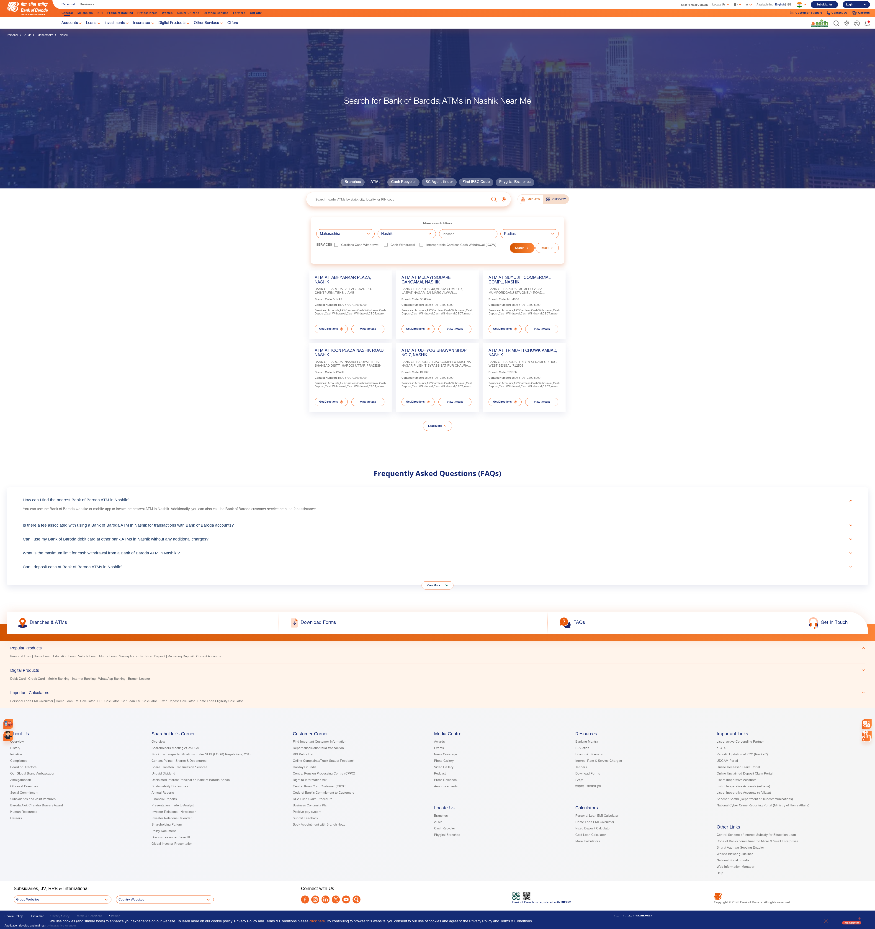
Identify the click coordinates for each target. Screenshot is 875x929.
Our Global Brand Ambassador (32, 773)
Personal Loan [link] (20, 656)
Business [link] (87, 4)
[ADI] (8, 736)
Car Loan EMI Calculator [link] (139, 701)
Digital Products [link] (172, 23)
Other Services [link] (206, 23)
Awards (439, 741)
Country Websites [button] (131, 899)
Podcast (440, 773)
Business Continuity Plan (310, 805)
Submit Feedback (305, 818)
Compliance (18, 760)
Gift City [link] (256, 13)
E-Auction (582, 748)
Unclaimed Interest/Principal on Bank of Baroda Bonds (191, 780)
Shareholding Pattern (167, 824)
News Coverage (445, 754)
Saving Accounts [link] (131, 656)
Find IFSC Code (476, 182)
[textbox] (397, 199)
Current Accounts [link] (208, 656)
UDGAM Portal (727, 760)
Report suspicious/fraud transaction (318, 748)
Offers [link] (232, 23)
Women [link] (167, 13)
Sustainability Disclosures (170, 786)
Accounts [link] (70, 23)
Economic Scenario (589, 754)
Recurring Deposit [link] (181, 656)
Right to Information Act (310, 780)
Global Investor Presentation (172, 843)
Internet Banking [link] (84, 678)
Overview (17, 741)
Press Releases (445, 780)
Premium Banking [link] (120, 13)
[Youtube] (346, 899)
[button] (836, 23)
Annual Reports (163, 792)
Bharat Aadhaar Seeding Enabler (740, 847)
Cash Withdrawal (403, 245)
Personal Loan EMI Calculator (596, 815)
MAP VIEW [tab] (534, 199)
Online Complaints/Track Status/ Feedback (323, 760)
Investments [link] (115, 23)
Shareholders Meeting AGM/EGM (176, 748)
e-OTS (721, 748)
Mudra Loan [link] (108, 656)
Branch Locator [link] (139, 678)
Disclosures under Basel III (171, 837)
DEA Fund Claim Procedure (312, 799)
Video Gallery (443, 767)
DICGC (566, 902)
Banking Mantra (586, 741)
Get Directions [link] (328, 328)
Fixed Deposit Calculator (593, 828)
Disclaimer (37, 916)
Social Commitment (24, 792)
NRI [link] (100, 13)
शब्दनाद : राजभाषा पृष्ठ (588, 786)
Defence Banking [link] (216, 13)
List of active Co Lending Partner (740, 741)
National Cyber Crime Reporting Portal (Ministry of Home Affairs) (763, 805)
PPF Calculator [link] (108, 701)
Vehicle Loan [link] (87, 656)
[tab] (437, 648)
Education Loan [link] (64, 656)
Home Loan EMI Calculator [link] (75, 701)
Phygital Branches (515, 182)
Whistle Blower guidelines (735, 854)
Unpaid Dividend (163, 773)
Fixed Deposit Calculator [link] (177, 701)
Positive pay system (307, 811)
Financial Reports (164, 799)
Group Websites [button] (27, 899)
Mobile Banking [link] (58, 678)
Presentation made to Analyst (173, 805)
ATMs (27, 35)
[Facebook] (305, 899)
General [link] (67, 13)
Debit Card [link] (18, 678)
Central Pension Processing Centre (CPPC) (324, 773)
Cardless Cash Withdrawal (360, 245)
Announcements (446, 786)
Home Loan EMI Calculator (594, 822)
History (15, 748)
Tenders (581, 767)
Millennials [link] (85, 13)
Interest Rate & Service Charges (598, 760)
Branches (353, 182)
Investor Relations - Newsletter (174, 811)
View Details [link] (368, 329)
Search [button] (519, 248)
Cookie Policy (14, 916)
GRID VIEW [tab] (559, 199)
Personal (12, 35)
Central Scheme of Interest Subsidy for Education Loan (756, 834)
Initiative (16, 754)
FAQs (579, 780)
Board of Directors (23, 767)
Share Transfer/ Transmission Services (179, 767)
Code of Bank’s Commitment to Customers (323, 792)
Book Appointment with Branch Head (319, 824)
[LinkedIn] (325, 899)
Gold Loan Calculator (590, 834)
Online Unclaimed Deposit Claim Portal (744, 773)
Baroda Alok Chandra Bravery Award (36, 805)
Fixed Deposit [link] (155, 656)
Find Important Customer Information (319, 741)
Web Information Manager (735, 866)
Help (720, 873)
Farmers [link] (239, 13)
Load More (435, 425)
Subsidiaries (824, 4)
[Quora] (356, 899)
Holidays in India (305, 767)
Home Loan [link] (42, 656)
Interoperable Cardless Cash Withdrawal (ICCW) (461, 245)
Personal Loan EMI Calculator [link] (31, 701)
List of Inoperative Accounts (736, 780)
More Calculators (587, 841)
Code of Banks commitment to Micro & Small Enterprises (757, 841)
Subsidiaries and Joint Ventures (33, 799)
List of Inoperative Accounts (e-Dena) (743, 786)
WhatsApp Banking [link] (112, 678)
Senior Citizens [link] (188, 13)
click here (317, 921)
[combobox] (867, 724)
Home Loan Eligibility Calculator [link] (220, 701)
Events (439, 748)
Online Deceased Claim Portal (738, 767)
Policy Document (164, 831)
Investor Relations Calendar (172, 818)
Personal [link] (68, 4)
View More (433, 585)
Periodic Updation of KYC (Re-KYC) (742, 754)
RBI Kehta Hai (303, 754)
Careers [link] (864, 12)
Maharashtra (45, 35)
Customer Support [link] (808, 12)
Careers (16, 818)
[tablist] (437, 672)
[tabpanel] (437, 657)
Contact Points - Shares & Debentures (179, 760)
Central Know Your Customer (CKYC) (320, 786)
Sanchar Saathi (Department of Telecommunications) (755, 799)
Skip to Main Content (694, 4)
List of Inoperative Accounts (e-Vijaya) (744, 792)
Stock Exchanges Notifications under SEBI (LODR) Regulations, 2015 (201, 754)
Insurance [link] (141, 23)
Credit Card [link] (36, 678)
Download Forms (587, 773)
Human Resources (23, 811)
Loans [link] (91, 23)
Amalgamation (20, 780)
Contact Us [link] (839, 12)
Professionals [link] (147, 13)
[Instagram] (315, 899)
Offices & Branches (24, 786)
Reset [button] (544, 248)
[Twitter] (336, 899)
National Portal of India (733, 860)
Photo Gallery (444, 760)
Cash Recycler (403, 182)
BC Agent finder (439, 182)
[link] (820, 23)
